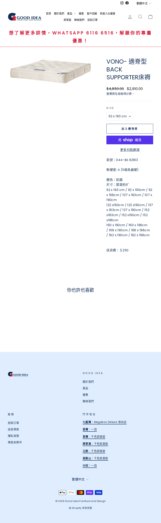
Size (110, 108)
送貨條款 (13, 429)
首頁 (48, 13)
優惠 (81, 13)
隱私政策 (13, 436)
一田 (92, 465)
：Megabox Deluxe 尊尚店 (105, 422)
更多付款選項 (129, 150)
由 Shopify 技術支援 (80, 508)
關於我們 (59, 13)
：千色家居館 (94, 437)
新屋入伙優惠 (107, 13)
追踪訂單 (92, 20)
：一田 (90, 429)
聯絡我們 (79, 20)
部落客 (67, 20)
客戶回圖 (92, 13)
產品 (70, 13)
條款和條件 (15, 442)
